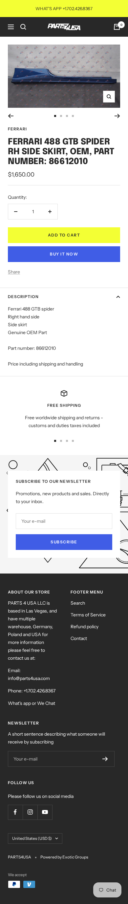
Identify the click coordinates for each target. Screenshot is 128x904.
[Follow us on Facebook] (15, 812)
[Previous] (10, 116)
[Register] (105, 759)
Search (78, 603)
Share (14, 272)
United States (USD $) (32, 838)
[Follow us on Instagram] (30, 812)
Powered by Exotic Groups (64, 857)
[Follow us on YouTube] (44, 812)
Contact (79, 638)
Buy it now (64, 254)
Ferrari (17, 128)
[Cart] (117, 27)
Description (23, 296)
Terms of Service (88, 615)
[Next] (117, 116)
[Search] (23, 27)
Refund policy (84, 627)
